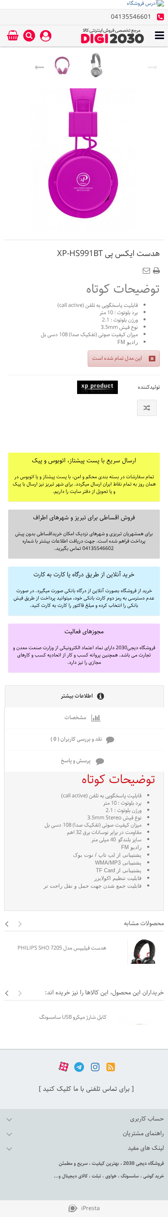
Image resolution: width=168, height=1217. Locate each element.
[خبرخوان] (110, 1066)
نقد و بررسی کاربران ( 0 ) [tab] (76, 739)
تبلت (96, 1176)
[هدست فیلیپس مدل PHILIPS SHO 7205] (137, 955)
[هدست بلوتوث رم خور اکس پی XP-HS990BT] (62, 65)
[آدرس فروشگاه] (84, 4)
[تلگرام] (79, 1066)
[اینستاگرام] (95, 1066)
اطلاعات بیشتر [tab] (77, 696)
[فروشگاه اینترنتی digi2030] (112, 35)
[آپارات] (64, 1066)
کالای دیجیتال (74, 1176)
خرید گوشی (153, 1176)
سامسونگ (129, 1176)
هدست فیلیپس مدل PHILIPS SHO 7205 (62, 948)
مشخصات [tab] (75, 717)
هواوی (110, 1176)
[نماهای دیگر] (39, 65)
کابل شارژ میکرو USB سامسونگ (72, 1017)
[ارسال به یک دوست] (148, 268)
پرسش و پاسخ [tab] (76, 761)
